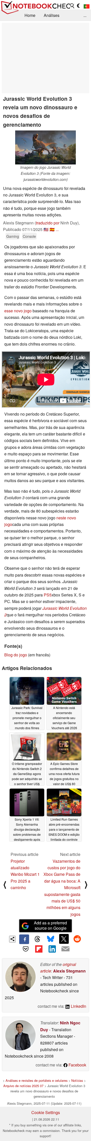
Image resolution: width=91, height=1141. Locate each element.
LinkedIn (78, 1006)
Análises (51, 15)
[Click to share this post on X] (64, 939)
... (84, 15)
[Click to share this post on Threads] (37, 939)
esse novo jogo (18, 311)
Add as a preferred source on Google (50, 925)
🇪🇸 (52, 229)
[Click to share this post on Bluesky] (50, 939)
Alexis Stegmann (69, 971)
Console (29, 236)
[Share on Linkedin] (52, 949)
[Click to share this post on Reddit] (77, 939)
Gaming (12, 236)
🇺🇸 (46, 229)
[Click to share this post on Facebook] (24, 939)
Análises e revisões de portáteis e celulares (36, 1080)
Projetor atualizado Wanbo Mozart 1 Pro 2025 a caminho (25, 874)
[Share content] (12, 939)
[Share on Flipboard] (39, 949)
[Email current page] (65, 949)
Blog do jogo (15, 655)
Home (30, 15)
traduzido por (47, 223)
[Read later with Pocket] (25, 949)
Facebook (76, 1065)
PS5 (48, 595)
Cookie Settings (45, 1112)
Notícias (77, 1080)
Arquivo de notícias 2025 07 (23, 1085)
